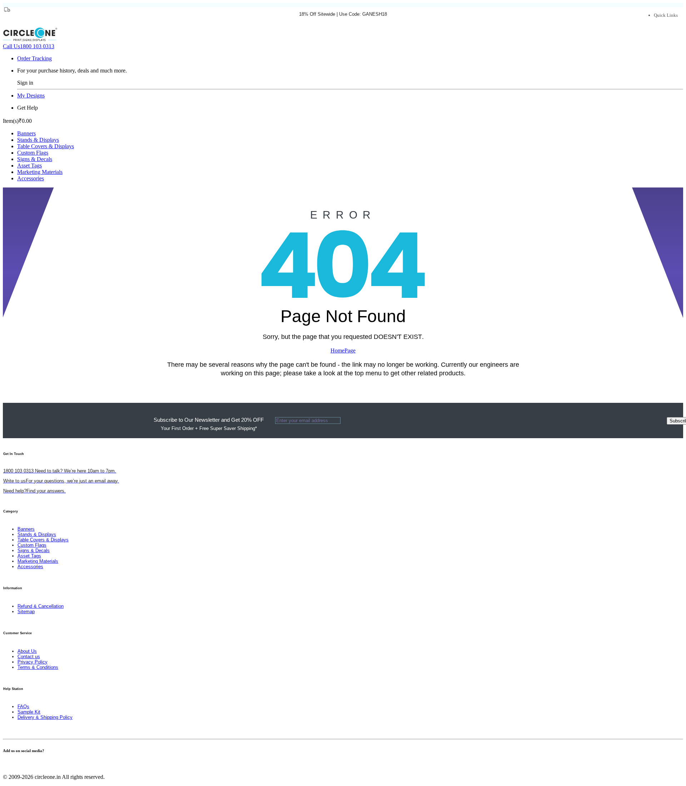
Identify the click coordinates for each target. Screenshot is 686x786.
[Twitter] (9, 765)
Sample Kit (29, 712)
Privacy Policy (33, 662)
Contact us (29, 656)
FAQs (23, 706)
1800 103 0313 (28, 46)
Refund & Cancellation (41, 606)
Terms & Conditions (38, 667)
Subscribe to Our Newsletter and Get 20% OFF (209, 424)
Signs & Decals (34, 159)
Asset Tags (29, 165)
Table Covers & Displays (45, 146)
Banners (26, 133)
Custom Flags (32, 153)
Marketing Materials (40, 172)
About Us (27, 651)
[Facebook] (5, 765)
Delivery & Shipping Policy (45, 717)
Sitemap (26, 611)
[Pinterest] (13, 765)
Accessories (30, 178)
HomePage (343, 350)
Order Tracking (34, 58)
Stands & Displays (38, 140)
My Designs (31, 95)
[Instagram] (18, 765)
